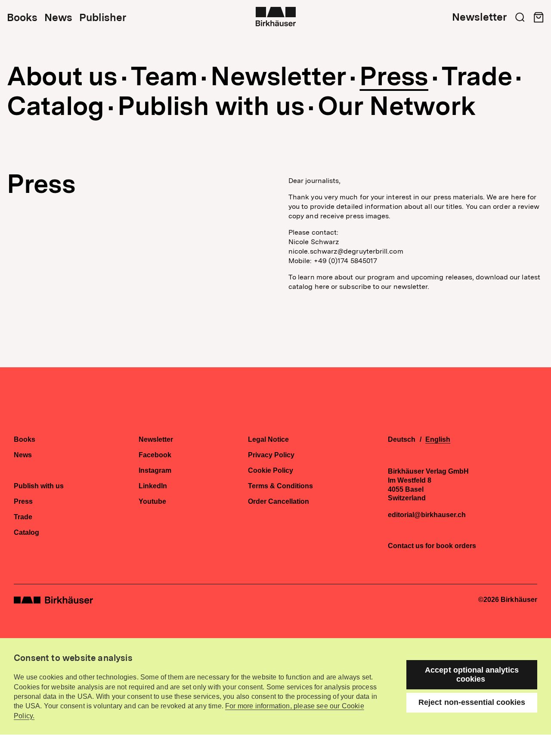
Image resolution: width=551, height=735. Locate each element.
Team (164, 76)
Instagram (155, 470)
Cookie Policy (270, 470)
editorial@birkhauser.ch (427, 515)
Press (393, 76)
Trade (477, 76)
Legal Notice (268, 439)
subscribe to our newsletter (383, 286)
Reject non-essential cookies (471, 702)
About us (62, 76)
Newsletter (479, 17)
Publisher (102, 17)
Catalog (55, 105)
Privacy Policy (271, 455)
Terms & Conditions (280, 486)
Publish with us (211, 105)
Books (22, 17)
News (58, 17)
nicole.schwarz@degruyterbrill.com (345, 251)
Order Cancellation (278, 501)
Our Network (397, 105)
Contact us (406, 545)
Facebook (155, 455)
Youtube (152, 501)
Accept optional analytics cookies (472, 674)
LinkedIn (153, 486)
